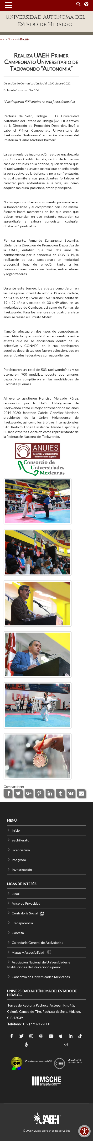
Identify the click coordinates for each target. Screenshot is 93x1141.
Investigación (22, 870)
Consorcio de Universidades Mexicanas (41, 977)
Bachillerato (20, 840)
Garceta (18, 933)
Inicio (16, 830)
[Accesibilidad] (84, 1131)
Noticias (13, 39)
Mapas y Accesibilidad (28, 952)
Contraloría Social (26, 913)
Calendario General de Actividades (37, 943)
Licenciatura (21, 850)
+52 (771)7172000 (36, 1024)
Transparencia (22, 923)
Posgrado (19, 860)
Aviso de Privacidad (26, 903)
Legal (16, 893)
